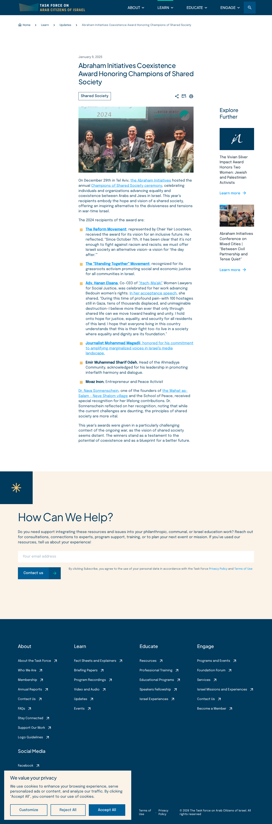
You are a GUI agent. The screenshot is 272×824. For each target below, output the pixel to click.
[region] (67, 795)
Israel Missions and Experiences (222, 689)
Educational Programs (157, 680)
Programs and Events (213, 661)
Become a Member (211, 708)
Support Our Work (31, 728)
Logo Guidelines (30, 737)
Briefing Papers (86, 670)
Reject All (68, 810)
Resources (148, 661)
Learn (163, 7)
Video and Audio (87, 689)
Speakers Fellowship (155, 689)
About (134, 7)
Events (79, 708)
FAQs (21, 708)
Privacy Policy (218, 568)
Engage (228, 7)
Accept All (107, 810)
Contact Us (27, 699)
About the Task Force (34, 661)
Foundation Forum (211, 670)
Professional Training (156, 670)
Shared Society (95, 96)
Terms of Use (243, 568)
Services (203, 680)
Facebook (25, 765)
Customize (28, 810)
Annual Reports (30, 689)
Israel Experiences (154, 699)
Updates (80, 699)
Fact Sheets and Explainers (95, 661)
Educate (195, 7)
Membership (27, 680)
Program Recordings (90, 680)
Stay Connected (30, 718)
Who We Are (27, 670)
